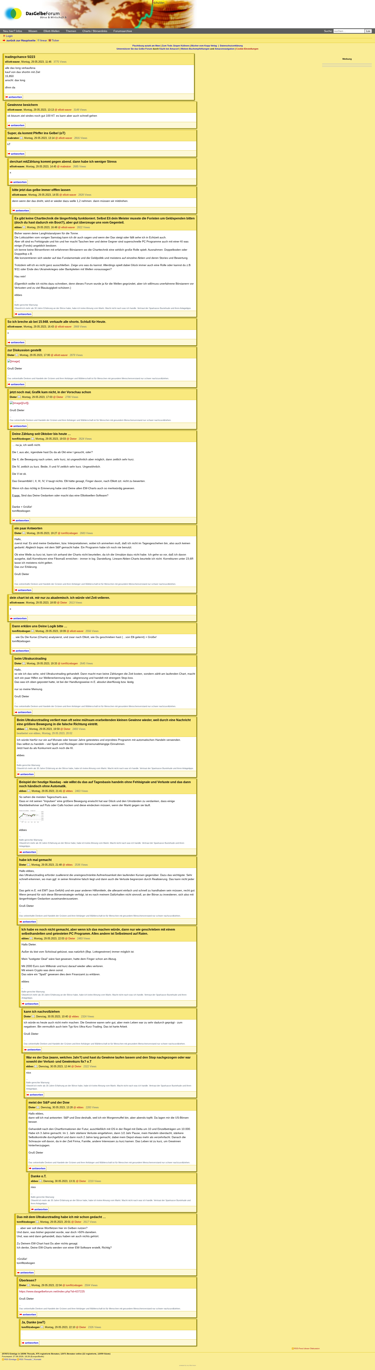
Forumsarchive (122, 31)
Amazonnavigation (224, 49)
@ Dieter (58, 397)
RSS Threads (25, 1359)
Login (9, 35)
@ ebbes (68, 791)
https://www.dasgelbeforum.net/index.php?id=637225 (52, 1291)
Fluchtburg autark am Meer (146, 45)
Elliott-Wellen (52, 31)
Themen (71, 31)
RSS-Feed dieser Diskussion (307, 1348)
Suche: (328, 31)
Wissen (32, 31)
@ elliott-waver (63, 109)
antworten (15, 96)
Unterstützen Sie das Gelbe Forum (134, 49)
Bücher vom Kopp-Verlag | (205, 45)
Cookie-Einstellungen (247, 49)
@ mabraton (64, 166)
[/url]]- (25, 403)
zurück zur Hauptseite (21, 40)
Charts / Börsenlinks (94, 31)
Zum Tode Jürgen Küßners (175, 45)
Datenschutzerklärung (231, 45)
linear (43, 40)
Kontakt (37, 1359)
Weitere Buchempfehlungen (195, 49)
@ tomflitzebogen (68, 533)
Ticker (55, 40)
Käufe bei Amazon (168, 49)
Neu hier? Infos (12, 31)
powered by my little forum (187, 1365)
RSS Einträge (10, 1359)
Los (368, 31)
